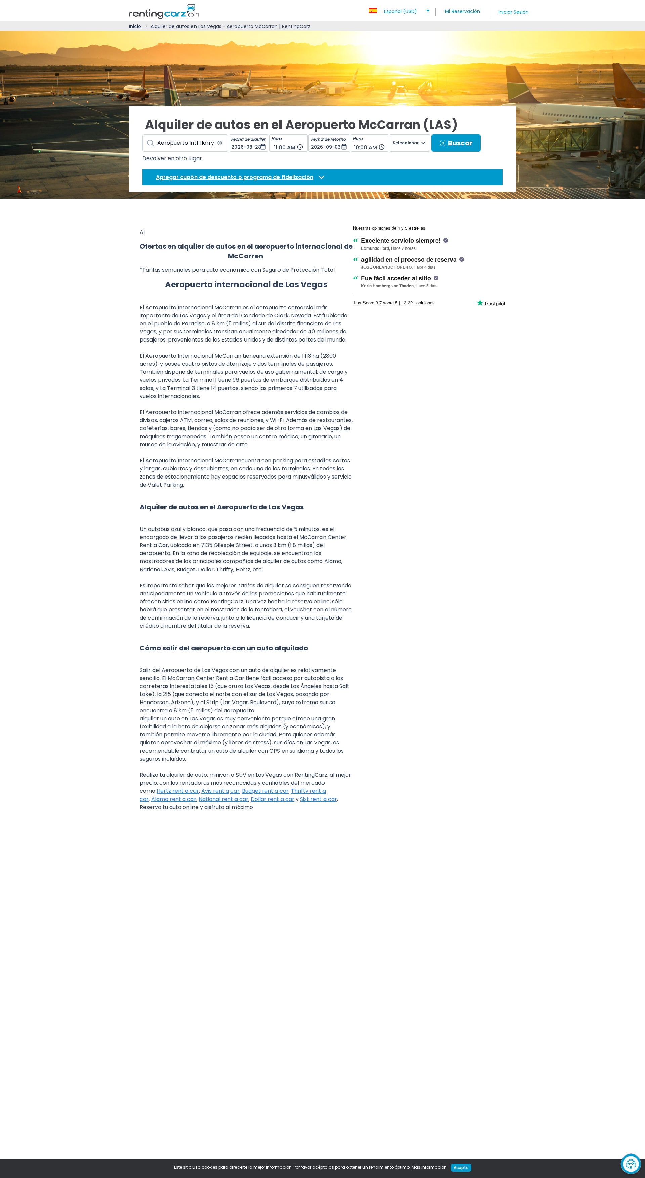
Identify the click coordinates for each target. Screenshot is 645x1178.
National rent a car (223, 799)
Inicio (135, 26)
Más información (429, 1167)
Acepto (461, 1167)
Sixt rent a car (318, 799)
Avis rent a (215, 791)
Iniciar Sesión (514, 12)
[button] (400, 9)
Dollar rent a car (272, 799)
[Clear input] (219, 143)
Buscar (460, 143)
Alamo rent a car (173, 799)
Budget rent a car (265, 791)
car (235, 791)
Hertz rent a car (178, 791)
